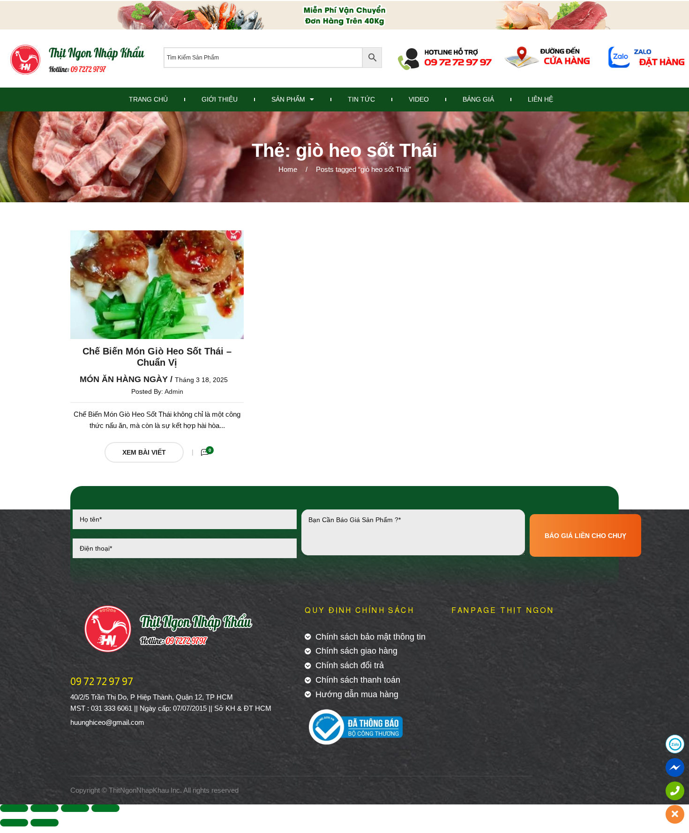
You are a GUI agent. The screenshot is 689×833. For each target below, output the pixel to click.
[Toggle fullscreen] (75, 808)
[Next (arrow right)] (44, 822)
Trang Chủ (148, 99)
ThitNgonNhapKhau (139, 790)
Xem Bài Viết (144, 452)
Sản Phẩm (288, 99)
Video (419, 99)
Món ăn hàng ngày (124, 379)
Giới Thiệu (220, 99)
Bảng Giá (478, 99)
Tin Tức (361, 99)
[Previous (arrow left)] (14, 822)
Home (287, 169)
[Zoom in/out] (105, 808)
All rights (196, 790)
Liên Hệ (540, 99)
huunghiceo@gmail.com (107, 722)
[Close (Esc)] (14, 808)
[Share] (44, 808)
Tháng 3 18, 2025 (201, 379)
